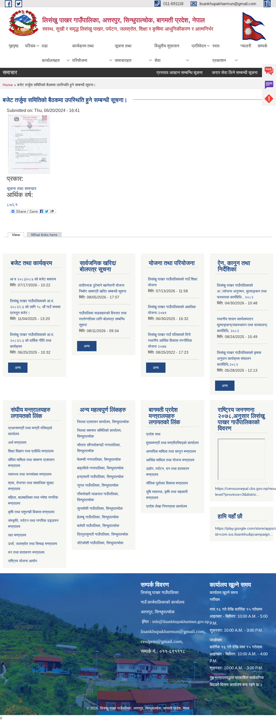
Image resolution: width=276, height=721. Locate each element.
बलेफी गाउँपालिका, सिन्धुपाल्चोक (98, 525)
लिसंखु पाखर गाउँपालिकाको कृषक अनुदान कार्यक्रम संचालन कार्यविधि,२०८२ (239, 358)
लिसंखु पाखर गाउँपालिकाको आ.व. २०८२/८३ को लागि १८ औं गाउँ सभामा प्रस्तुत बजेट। (35, 307)
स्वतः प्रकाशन (219, 53)
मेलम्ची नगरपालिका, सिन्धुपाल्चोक (99, 459)
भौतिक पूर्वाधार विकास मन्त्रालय (167, 483)
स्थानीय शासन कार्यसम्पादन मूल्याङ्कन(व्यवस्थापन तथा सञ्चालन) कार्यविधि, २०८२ (242, 325)
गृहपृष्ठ (14, 46)
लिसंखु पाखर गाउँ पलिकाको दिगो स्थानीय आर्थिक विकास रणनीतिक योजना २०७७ (170, 340)
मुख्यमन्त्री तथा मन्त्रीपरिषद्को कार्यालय (172, 443)
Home (8, 85)
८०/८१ (12, 204)
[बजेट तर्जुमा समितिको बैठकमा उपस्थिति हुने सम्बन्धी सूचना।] (29, 144)
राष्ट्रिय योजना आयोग (22, 561)
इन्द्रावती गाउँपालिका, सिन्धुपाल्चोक (100, 476)
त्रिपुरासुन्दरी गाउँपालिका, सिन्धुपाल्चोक (102, 534)
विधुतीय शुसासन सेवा (166, 53)
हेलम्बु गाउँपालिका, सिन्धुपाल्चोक (98, 517)
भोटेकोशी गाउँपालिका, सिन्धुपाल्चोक (100, 543)
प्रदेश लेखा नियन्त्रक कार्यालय (166, 506)
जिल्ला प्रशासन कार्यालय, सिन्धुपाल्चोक (103, 422)
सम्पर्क (262, 46)
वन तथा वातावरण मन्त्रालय (26, 552)
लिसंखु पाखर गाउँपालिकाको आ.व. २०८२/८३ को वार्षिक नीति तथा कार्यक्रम (32, 340)
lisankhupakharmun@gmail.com (172, 631)
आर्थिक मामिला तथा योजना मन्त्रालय (170, 460)
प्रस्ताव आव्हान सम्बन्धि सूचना (171, 72)
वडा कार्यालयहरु (51, 53)
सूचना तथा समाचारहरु (123, 53)
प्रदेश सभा (153, 434)
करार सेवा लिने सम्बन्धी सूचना (226, 72)
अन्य (18, 367)
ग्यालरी (245, 46)
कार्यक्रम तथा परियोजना (83, 53)
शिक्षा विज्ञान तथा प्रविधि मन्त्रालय (31, 451)
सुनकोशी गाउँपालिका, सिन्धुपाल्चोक (100, 508)
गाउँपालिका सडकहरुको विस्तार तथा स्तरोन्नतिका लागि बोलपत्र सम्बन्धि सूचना (102, 319)
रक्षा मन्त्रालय (17, 535)
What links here (44, 235)
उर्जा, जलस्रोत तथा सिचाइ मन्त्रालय (32, 543)
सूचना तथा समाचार (21, 188)
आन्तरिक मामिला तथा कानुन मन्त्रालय (171, 451)
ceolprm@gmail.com (161, 641)
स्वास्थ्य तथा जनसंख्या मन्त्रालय (29, 474)
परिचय (30, 46)
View (18, 235)
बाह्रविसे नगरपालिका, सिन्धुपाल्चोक (100, 468)
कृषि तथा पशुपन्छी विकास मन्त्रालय (31, 512)
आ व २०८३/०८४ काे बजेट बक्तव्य (33, 279)
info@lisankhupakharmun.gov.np (180, 621)
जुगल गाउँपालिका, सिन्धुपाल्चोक (97, 485)
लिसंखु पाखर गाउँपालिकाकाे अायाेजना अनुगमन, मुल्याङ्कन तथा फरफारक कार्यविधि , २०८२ (242, 291)
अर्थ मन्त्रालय (17, 442)
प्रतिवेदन (199, 46)
